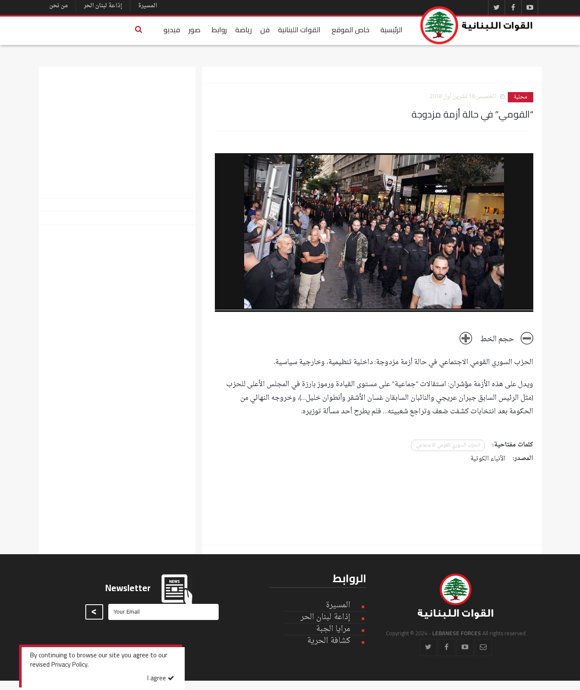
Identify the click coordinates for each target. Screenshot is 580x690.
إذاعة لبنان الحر (103, 5)
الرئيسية (391, 29)
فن (265, 29)
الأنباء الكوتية (487, 459)
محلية (520, 97)
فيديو (171, 29)
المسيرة (147, 5)
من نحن (58, 5)
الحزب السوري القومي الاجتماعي (448, 445)
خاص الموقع (350, 29)
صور (194, 29)
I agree (157, 679)
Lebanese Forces (477, 25)
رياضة (243, 29)
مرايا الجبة (333, 629)
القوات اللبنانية (299, 29)
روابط (219, 29)
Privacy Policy (69, 665)
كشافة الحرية (328, 641)
